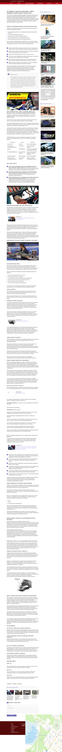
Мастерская (40, 3)
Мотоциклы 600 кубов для (22, 321)
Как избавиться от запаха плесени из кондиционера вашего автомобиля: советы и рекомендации (47, 166)
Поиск (57, 3)
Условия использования (42, 735)
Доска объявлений (29, 3)
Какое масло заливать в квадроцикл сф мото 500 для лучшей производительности (47, 37)
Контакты (49, 3)
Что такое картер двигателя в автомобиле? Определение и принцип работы (18, 698)
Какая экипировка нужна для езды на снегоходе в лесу (34, 697)
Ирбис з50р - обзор (20, 393)
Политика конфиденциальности (15, 732)
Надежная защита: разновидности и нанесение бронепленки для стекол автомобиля (47, 153)
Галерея (19, 3)
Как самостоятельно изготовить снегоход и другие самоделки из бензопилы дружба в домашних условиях (26, 448)
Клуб (11, 3)
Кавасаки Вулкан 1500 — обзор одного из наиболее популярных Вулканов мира (26, 697)
